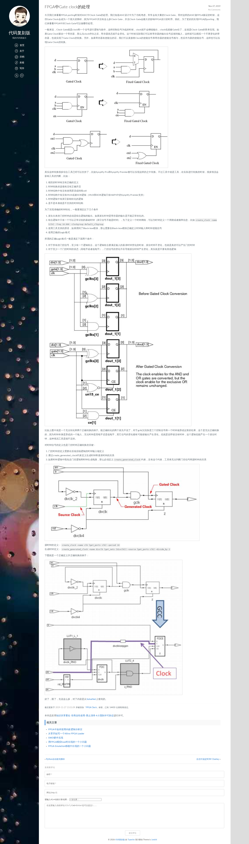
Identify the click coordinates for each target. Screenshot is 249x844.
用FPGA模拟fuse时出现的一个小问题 (67, 742)
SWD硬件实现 (55, 738)
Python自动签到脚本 (55, 759)
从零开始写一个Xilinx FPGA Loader (66, 733)
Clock (94, 708)
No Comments (214, 10)
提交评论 (132, 833)
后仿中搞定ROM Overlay (207, 759)
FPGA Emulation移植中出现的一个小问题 (69, 746)
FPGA (88, 708)
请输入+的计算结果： (57, 800)
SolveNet (91, 699)
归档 (22, 57)
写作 (22, 68)
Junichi (154, 840)
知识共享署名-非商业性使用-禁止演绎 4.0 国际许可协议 (85, 715)
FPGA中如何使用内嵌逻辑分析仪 (65, 729)
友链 (22, 62)
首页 (22, 45)
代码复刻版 (19, 33)
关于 (22, 51)
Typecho (131, 840)
